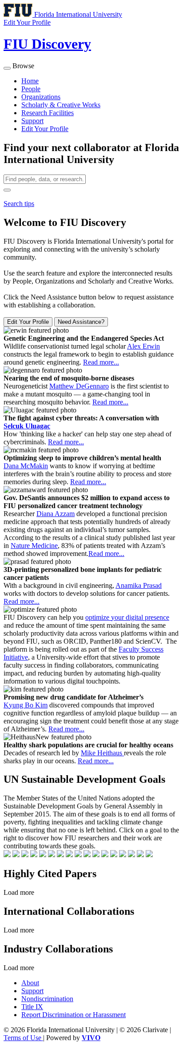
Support (32, 120)
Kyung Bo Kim (26, 705)
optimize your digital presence (127, 617)
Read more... (101, 362)
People (30, 89)
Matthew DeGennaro (79, 386)
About (30, 983)
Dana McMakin (26, 466)
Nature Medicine (34, 545)
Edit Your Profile (44, 128)
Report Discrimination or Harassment (73, 1014)
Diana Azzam (55, 513)
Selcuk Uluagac (27, 426)
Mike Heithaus (102, 753)
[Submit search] (7, 190)
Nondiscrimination (47, 998)
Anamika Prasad (138, 585)
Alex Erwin (143, 346)
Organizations (40, 97)
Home (30, 81)
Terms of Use (23, 1037)
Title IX (32, 1006)
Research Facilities (47, 113)
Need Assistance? (81, 322)
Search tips (19, 203)
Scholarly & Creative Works (60, 105)
